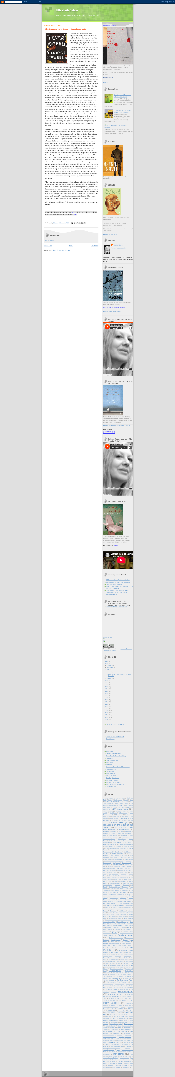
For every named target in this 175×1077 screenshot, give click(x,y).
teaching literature (124, 1058)
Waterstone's (108, 1016)
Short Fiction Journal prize (110, 957)
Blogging (113, 831)
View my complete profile (118, 248)
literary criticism (121, 1040)
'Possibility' (125, 801)
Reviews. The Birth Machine (111, 943)
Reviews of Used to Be (110, 234)
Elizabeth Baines (67, 10)
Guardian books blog (112, 760)
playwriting (127, 1048)
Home (71, 246)
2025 (107, 663)
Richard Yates (106, 945)
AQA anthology (123, 813)
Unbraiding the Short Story (110, 1007)
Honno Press (122, 881)
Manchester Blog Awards (123, 901)
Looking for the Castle (124, 899)
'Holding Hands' (118, 800)
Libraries (129, 894)
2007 (107, 717)
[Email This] (75, 223)
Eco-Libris (108, 859)
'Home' (126, 800)
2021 (107, 687)
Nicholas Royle (115, 914)
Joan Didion (120, 888)
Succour (118, 963)
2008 (107, 715)
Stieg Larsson (120, 961)
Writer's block (114, 1022)
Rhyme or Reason (126, 943)
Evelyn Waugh (106, 864)
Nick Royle (124, 914)
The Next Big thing (126, 978)
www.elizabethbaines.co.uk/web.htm (116, 606)
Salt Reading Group (116, 952)
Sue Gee (125, 963)
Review (119, 941)
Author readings (119, 822)
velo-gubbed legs (111, 786)
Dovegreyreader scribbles (113, 753)
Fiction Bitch (109, 758)
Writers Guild (123, 1022)
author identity (114, 1029)
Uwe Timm (130, 1010)
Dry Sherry (114, 857)
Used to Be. (122, 1010)
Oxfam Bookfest (117, 925)
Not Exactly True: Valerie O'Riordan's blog (118, 767)
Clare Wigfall (106, 842)
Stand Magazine (113, 959)
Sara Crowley (110, 771)
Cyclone (112, 850)
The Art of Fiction (111, 775)
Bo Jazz (121, 831)
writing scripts (125, 1067)
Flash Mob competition (109, 868)
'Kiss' (131, 800)
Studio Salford (109, 963)
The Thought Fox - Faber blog (115, 784)
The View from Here (127, 987)
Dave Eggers (118, 851)
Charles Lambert (126, 837)
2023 (107, 682)
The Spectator (116, 987)
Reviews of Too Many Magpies (112, 311)
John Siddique (125, 890)
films (129, 1038)
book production (122, 1031)
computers (119, 1035)
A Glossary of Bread (109, 431)
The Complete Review (112, 778)
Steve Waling (111, 961)
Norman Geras (122, 916)
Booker (113, 833)
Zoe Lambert (112, 1027)
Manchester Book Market (126, 903)
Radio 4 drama (116, 931)
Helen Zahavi (117, 879)
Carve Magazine (113, 835)
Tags (131, 965)
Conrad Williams (109, 846)
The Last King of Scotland (124, 974)
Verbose (120, 1012)
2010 (107, 710)
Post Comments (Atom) (61, 250)
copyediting (128, 1035)
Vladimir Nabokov (114, 1014)
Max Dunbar (109, 762)
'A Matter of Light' (108, 798)
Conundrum (118, 846)
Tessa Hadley (120, 967)
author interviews (126, 1029)
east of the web (108, 1038)
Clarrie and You (116, 842)
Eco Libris (130, 857)
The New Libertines (114, 978)
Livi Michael (123, 898)
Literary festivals (107, 896)
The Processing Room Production (117, 982)
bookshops (116, 1033)
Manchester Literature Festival (114, 905)
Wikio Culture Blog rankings (120, 1018)
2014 (107, 702)
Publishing (117, 929)
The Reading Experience (113, 782)
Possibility (116, 927)
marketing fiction (114, 1042)
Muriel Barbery (122, 910)
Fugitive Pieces (124, 872)
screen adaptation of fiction (124, 1051)
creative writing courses (109, 1037)
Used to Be (111, 1011)
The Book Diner (129, 971)
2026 (107, 661)
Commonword (127, 842)
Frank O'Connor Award (110, 872)
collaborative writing (108, 1035)
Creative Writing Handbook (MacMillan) (115, 848)
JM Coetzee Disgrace (114, 887)
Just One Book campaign (118, 892)
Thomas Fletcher (126, 996)
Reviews (127, 941)
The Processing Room (125, 980)
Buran (104, 835)
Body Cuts (128, 831)
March (109, 672)
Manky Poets (129, 905)
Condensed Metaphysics (126, 844)
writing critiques (116, 1067)
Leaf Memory (121, 894)
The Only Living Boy (108, 980)
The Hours (112, 974)
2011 (107, 708)
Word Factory (123, 1020)
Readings (125, 940)
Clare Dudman (127, 840)
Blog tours (106, 831)
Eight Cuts (128, 861)
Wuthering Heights (110, 1025)
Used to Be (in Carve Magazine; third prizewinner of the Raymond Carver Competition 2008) (117, 592)
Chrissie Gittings (122, 839)
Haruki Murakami (124, 877)
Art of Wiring (122, 820)
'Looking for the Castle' (112, 801)
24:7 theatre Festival (120, 809)
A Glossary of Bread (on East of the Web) (118, 580)
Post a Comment (50, 240)
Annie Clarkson (114, 818)
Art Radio (114, 820)
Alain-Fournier (119, 814)
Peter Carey (108, 927)
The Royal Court (119, 984)
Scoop (113, 954)
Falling (126, 864)
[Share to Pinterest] (84, 223)
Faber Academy (117, 864)
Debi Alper (106, 853)
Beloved (126, 827)
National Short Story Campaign (116, 912)
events (124, 1038)
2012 (107, 706)
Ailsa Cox (111, 814)
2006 (107, 719)
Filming (129, 866)
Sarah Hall (128, 952)
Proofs (129, 927)
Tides (104, 998)
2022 (107, 684)
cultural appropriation (125, 1037)
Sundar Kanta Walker (115, 965)
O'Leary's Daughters (125, 920)
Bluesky (105, 82)
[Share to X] (80, 223)
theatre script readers (116, 1063)
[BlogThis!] (77, 223)
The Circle (107, 972)
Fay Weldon (117, 866)
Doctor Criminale (114, 855)
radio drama (112, 1051)
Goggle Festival (113, 874)
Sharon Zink (118, 956)
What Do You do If (119, 1016)
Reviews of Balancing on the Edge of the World (116, 425)
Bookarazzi (106, 833)
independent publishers (109, 1040)
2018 (107, 693)
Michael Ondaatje (121, 909)
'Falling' (110, 800)
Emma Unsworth (126, 863)
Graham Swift (112, 875)
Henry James (127, 879)
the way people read (125, 1061)
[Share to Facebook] (82, 223)
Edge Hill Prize (129, 859)
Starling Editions (124, 959)
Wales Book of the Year (127, 1014)
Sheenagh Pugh (110, 773)
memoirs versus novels (112, 1044)
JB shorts (126, 885)
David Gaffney (127, 851)
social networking (126, 1056)
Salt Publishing (110, 739)
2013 (107, 704)
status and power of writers (110, 1058)
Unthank (123, 1007)
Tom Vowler (128, 998)
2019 (107, 691)
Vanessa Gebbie (110, 1012)
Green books (106, 877)
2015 (107, 700)
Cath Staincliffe (114, 837)
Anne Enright (125, 816)
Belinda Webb (118, 827)
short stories (118, 1054)
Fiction (123, 866)
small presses (113, 1056)
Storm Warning (129, 961)
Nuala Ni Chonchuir (112, 920)
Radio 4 (105, 931)
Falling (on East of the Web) (114, 584)
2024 (107, 680)
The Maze (119, 976)
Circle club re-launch (114, 840)
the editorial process (117, 1059)
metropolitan (125, 1044)
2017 (107, 695)
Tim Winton (111, 998)
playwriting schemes (108, 1050)
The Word (113, 992)
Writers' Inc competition (116, 1024)
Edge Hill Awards (117, 859)
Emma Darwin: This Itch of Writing (116, 756)
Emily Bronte (116, 863)
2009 (107, 713)
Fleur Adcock (128, 868)
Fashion (110, 866)
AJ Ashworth (113, 813)
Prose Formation (107, 929)
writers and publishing (121, 1065)
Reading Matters (111, 769)
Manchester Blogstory (109, 903)
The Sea (114, 985)
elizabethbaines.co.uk (109, 25)
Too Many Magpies (118, 1001)
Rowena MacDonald (120, 947)
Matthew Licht (127, 907)
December (110, 665)
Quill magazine (127, 929)
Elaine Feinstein (107, 863)
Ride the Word (117, 945)
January (109, 678)
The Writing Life (125, 991)
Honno (115, 881)
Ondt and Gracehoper (122, 922)
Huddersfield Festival (115, 883)
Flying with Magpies (109, 870)
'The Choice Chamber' (122, 803)
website (116, 545)
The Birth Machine (115, 971)
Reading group (125, 935)
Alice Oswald (106, 816)
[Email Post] (72, 223)
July (108, 669)
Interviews (117, 885)
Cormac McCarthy (128, 846)
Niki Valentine (112, 916)
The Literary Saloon (112, 780)
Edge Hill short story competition (114, 861)
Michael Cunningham (108, 909)
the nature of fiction (109, 1061)
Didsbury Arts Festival (118, 853)
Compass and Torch (109, 433)
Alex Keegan (128, 814)
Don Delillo (124, 855)
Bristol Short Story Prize (124, 833)
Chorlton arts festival (109, 839)
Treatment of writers (116, 1005)
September (110, 667)
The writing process (115, 994)
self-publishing (106, 1054)
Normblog (109, 764)
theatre (105, 1063)
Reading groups (115, 940)
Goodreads (123, 874)
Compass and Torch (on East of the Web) (118, 582)
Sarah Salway (106, 954)
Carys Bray (123, 835)
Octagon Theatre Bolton (109, 922)
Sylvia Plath (125, 965)
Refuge (112, 941)
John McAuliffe (115, 890)
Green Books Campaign (124, 875)
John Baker (128, 888)
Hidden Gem (107, 881)
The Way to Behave (111, 989)
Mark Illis (107, 907)
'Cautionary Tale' (120, 798)
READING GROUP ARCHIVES (115, 724)
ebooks (118, 1038)
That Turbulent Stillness (116, 969)
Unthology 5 (120, 1008)
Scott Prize (120, 954)
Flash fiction (120, 868)
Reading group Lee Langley (116, 938)
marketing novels (128, 1042)
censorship (127, 1033)
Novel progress (128, 918)
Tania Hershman (109, 967)
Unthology (112, 1008)
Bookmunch (109, 751)
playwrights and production (111, 1048)
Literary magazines (120, 896)
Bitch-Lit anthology (124, 829)
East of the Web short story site (115, 736)
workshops (110, 1065)
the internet (128, 1059)
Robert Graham (127, 945)
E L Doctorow (122, 857)
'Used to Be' (121, 807)
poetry (118, 1050)
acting (119, 1027)
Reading (114, 933)
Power (123, 927)
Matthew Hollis (117, 907)
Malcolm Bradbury (108, 901)
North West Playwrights (115, 918)
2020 (107, 689)
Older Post (94, 246)
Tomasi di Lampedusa (109, 1000)
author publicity (108, 1031)
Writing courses (128, 1024)
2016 (107, 697)
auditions (105, 1029)
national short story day (117, 1046)
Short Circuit (127, 956)
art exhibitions (127, 1027)
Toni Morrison (122, 1000)
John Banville (106, 890)
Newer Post (48, 246)
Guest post (115, 877)
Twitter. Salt (128, 1005)
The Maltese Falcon (108, 976)
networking (128, 1046)
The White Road (124, 989)
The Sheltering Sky (123, 985)
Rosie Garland (107, 947)
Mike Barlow (113, 910)
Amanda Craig (115, 816)
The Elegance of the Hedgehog (121, 972)
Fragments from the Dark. (124, 870)
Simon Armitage (124, 957)
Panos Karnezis (129, 925)
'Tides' (114, 807)
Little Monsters (114, 898)
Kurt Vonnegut (112, 894)
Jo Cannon (112, 888)
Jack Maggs (125, 887)
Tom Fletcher (120, 998)
